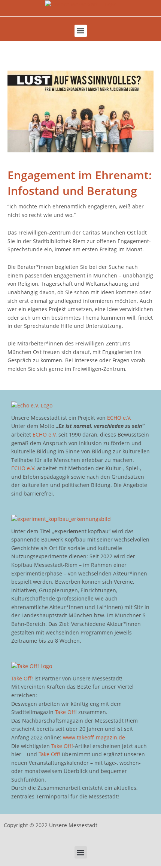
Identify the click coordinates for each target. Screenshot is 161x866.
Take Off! (22, 678)
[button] (81, 31)
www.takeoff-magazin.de (94, 737)
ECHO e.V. (119, 417)
